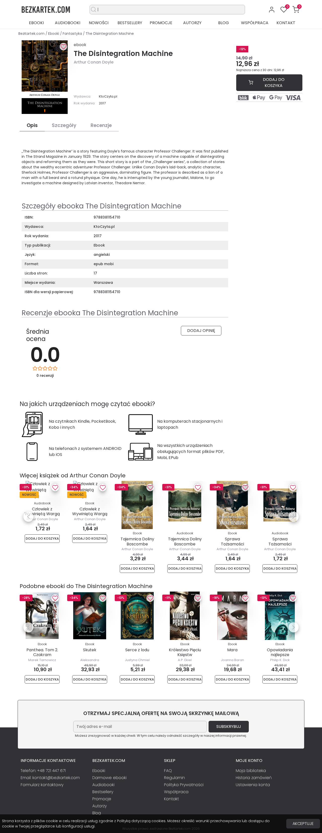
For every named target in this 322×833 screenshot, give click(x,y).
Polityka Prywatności (184, 785)
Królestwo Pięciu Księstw (185, 652)
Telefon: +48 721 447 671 (43, 771)
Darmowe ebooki (109, 778)
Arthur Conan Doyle (93, 62)
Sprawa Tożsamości (232, 541)
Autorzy (192, 23)
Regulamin (174, 778)
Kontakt (285, 23)
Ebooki (36, 23)
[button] (295, 9)
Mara (232, 650)
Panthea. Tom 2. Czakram (42, 652)
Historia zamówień (254, 778)
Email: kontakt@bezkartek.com (50, 778)
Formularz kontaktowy (42, 785)
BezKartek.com (32, 33)
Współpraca (254, 23)
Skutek (89, 650)
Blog (223, 23)
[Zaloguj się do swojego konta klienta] (271, 9)
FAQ (168, 771)
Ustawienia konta (253, 785)
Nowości (98, 23)
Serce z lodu (137, 650)
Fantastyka (73, 33)
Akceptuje (303, 823)
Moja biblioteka (251, 771)
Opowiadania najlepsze (280, 652)
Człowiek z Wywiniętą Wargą (42, 511)
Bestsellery (129, 23)
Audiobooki (67, 23)
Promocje (161, 23)
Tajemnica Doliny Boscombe (137, 541)
